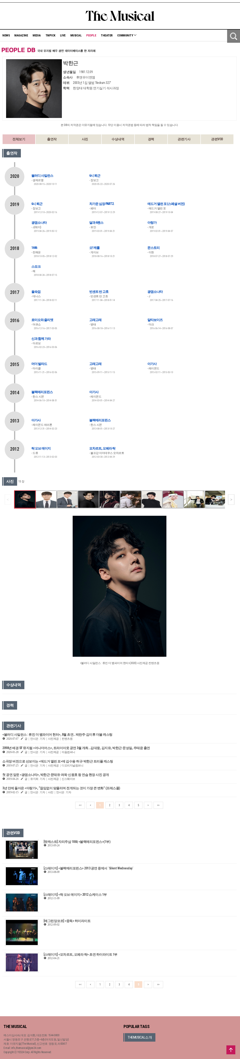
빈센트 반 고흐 (99, 291)
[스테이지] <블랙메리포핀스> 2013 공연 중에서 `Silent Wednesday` (89, 868)
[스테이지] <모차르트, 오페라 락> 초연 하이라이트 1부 (80, 954)
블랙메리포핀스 (42, 392)
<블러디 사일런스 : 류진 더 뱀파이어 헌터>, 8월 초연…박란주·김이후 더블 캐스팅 (57, 734)
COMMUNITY (125, 35)
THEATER (106, 35)
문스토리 (153, 248)
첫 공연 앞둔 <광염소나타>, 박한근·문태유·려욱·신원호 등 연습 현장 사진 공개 (55, 775)
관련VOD (217, 139)
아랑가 (152, 222)
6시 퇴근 (94, 175)
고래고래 (95, 320)
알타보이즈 (155, 320)
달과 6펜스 (96, 222)
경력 (151, 139)
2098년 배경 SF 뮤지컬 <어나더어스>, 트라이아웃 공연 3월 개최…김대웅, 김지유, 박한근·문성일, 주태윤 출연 (76, 748)
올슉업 (36, 291)
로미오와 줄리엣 (42, 320)
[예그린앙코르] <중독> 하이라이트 (67, 921)
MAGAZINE (21, 35)
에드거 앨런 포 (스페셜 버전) (166, 204)
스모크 (36, 266)
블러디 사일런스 (42, 175)
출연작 (52, 139)
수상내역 (118, 139)
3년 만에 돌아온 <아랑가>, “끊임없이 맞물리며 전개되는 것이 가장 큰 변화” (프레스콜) (61, 788)
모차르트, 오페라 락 (102, 448)
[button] (231, 499)
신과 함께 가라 (41, 338)
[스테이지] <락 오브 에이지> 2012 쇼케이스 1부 (75, 894)
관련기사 (184, 139)
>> (158, 805)
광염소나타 (39, 222)
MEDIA (37, 35)
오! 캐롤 (94, 248)
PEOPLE (91, 35)
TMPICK (50, 35)
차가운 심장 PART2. (101, 204)
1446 (34, 248)
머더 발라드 (39, 364)
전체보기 (18, 139)
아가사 (152, 364)
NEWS (6, 35)
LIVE (63, 35)
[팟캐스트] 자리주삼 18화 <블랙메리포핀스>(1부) (77, 842)
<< (80, 805)
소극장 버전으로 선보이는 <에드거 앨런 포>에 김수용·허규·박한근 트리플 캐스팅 (57, 761)
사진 (85, 139)
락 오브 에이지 (41, 448)
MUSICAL (76, 35)
